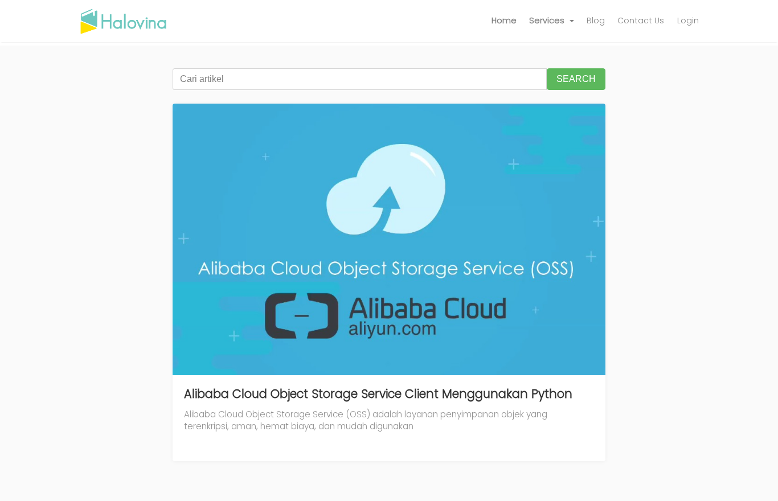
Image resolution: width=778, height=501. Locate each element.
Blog (596, 20)
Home (504, 20)
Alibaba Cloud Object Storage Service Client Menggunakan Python (378, 393)
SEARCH (576, 79)
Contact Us (640, 20)
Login (688, 20)
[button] (551, 21)
